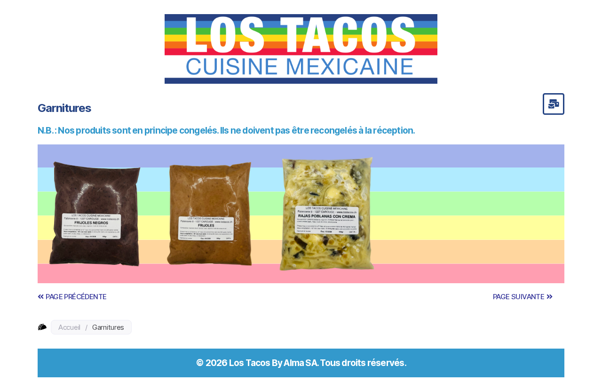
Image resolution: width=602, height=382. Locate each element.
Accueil (69, 327)
